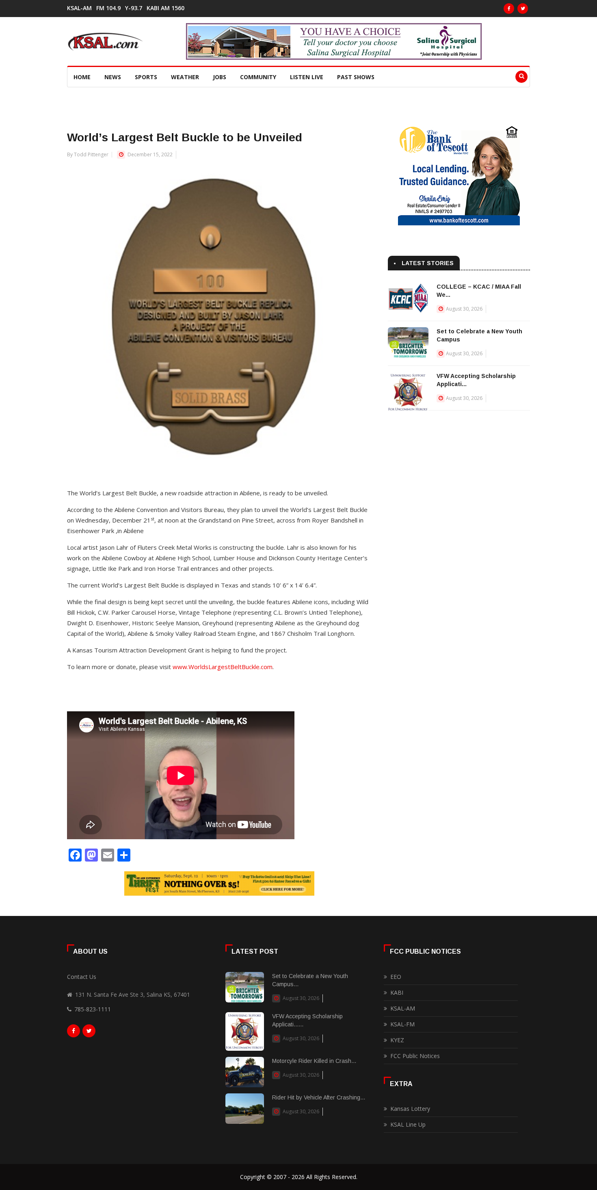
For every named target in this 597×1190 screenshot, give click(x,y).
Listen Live (306, 77)
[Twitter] (522, 8)
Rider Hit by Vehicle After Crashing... (318, 1097)
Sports (146, 77)
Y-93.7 (133, 8)
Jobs (219, 77)
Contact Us (81, 977)
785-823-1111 (92, 1009)
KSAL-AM (79, 8)
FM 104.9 (108, 8)
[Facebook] (509, 8)
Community (258, 77)
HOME (82, 77)
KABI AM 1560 (165, 8)
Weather (185, 77)
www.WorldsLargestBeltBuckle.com (223, 667)
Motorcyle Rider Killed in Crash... (314, 1061)
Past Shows (355, 77)
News (112, 77)
